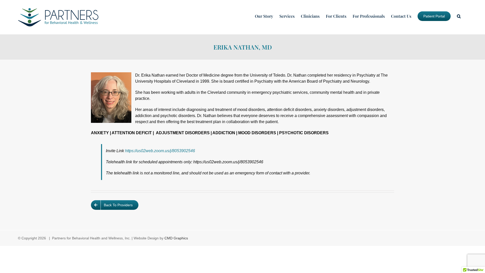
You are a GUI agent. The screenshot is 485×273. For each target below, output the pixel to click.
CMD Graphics (176, 238)
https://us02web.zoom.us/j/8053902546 (160, 151)
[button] (459, 16)
